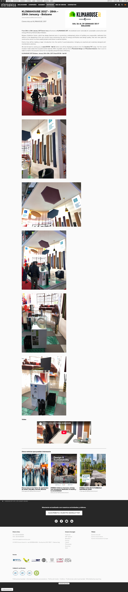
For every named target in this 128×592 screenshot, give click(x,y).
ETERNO (29, 1)
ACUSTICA (46, 1)
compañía (32, 4)
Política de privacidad (19, 579)
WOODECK (22, 1)
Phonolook (68, 544)
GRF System (68, 536)
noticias (50, 4)
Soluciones (22, 4)
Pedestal (67, 534)
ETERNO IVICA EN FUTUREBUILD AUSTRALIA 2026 (91, 488)
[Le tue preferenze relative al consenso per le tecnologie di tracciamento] (7, 589)
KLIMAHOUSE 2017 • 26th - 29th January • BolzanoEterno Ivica (8, 5)
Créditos (62, 579)
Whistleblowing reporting (93, 579)
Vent (66, 548)
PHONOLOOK (40, 1)
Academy (41, 4)
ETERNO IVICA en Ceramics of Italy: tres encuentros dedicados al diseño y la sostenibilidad (63, 489)
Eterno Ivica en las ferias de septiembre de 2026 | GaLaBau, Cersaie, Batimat (35, 488)
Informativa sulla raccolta (64, 583)
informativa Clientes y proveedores (36, 579)
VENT (51, 1)
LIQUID (33, 1)
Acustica (67, 546)
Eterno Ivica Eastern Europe (99, 538)
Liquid (67, 542)
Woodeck (68, 538)
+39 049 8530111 (19, 536)
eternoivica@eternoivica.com (21, 539)
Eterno (67, 540)
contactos (72, 4)
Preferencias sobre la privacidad (75, 579)
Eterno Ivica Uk (95, 534)
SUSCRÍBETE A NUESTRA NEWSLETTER (64, 513)
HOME (3, 1)
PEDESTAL (9, 1)
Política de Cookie (53, 579)
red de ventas (61, 4)
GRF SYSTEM (16, 1)
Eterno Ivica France (97, 536)
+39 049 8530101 (19, 534)
